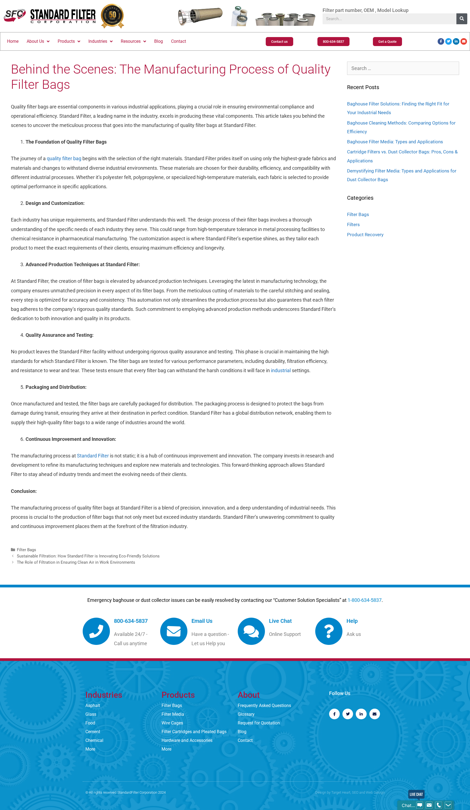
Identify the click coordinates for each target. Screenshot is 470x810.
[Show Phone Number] (438, 805)
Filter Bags (26, 549)
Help (352, 621)
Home (12, 41)
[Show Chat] (419, 805)
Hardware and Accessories (187, 740)
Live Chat (280, 621)
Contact (178, 41)
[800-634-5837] (96, 631)
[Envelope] (463, 41)
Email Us (201, 621)
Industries (97, 41)
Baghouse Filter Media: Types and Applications (395, 141)
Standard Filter (93, 456)
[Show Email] (429, 805)
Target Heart (340, 792)
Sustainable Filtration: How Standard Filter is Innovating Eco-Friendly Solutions (88, 556)
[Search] (461, 18)
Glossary (246, 714)
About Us (35, 41)
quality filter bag (64, 158)
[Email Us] (173, 631)
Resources (131, 41)
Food (90, 723)
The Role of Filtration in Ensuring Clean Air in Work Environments (76, 562)
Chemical (94, 740)
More (90, 749)
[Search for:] (403, 68)
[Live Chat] (251, 631)
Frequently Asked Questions (264, 705)
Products (66, 41)
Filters (353, 224)
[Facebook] (441, 41)
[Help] (328, 631)
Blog (158, 41)
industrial (280, 370)
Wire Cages (172, 723)
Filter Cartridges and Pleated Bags (194, 731)
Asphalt (92, 705)
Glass (90, 714)
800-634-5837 (131, 621)
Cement (92, 731)
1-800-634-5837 (365, 600)
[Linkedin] (456, 41)
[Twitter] (448, 41)
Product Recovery (365, 234)
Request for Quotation (259, 723)
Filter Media (173, 714)
